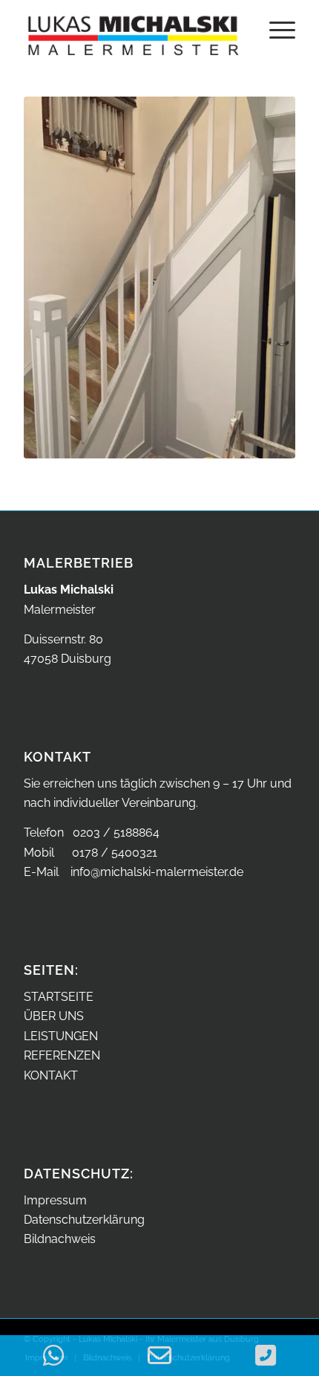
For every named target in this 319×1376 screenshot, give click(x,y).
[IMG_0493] (159, 277)
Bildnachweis (60, 1239)
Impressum (55, 1200)
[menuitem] (274, 29)
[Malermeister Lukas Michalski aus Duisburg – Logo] (132, 29)
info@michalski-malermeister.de (156, 872)
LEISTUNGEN (61, 1036)
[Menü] (274, 29)
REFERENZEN (62, 1055)
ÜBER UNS (54, 1016)
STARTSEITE (58, 997)
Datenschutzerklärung (84, 1220)
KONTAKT (51, 1075)
